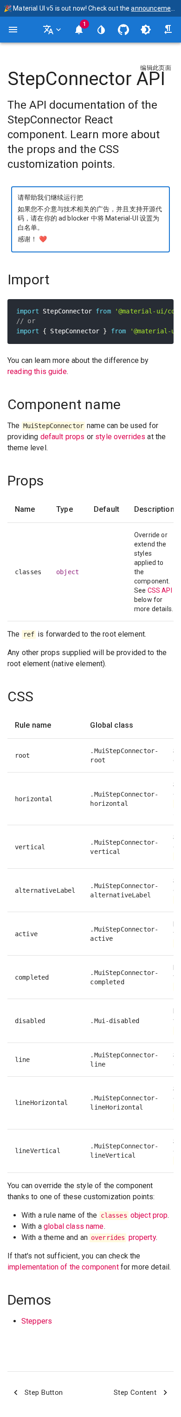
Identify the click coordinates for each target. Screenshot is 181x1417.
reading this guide (37, 371)
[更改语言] (53, 29)
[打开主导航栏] (13, 29)
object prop (134, 1215)
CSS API (160, 590)
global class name (74, 1226)
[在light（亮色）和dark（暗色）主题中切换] (146, 29)
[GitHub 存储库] (123, 29)
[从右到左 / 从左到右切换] (168, 29)
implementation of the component (63, 1267)
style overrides (120, 436)
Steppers (36, 1321)
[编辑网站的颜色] (101, 29)
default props (62, 436)
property (123, 1237)
